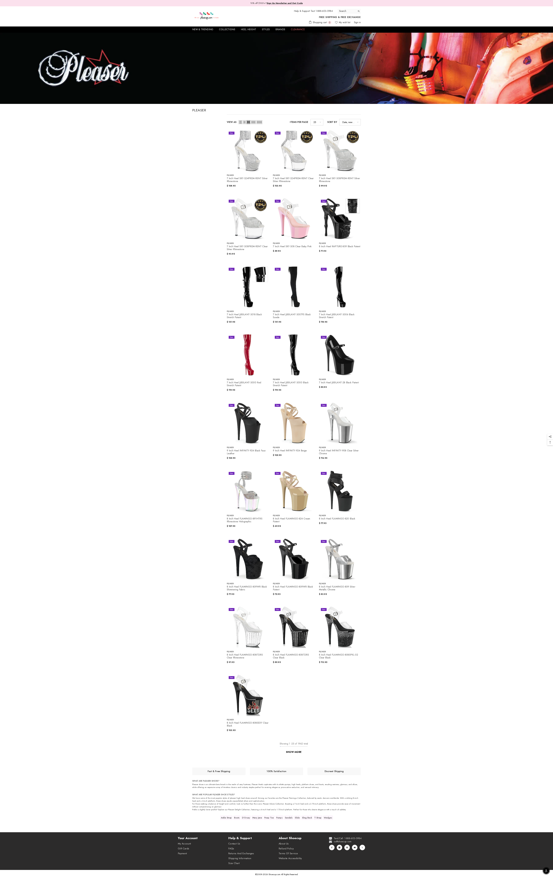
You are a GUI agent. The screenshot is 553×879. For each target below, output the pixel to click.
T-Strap (317, 817)
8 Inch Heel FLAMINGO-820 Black (337, 518)
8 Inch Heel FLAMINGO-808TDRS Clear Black (291, 656)
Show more (294, 752)
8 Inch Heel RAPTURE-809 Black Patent (339, 246)
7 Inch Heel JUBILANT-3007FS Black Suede (292, 316)
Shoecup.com (275, 874)
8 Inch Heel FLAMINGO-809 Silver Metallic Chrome (337, 588)
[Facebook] (332, 847)
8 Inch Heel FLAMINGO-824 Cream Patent (291, 520)
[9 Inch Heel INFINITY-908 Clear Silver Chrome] (340, 423)
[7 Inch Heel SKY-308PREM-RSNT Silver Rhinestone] (340, 151)
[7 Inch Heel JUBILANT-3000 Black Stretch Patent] (294, 355)
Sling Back (307, 817)
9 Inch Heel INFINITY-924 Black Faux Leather (246, 452)
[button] (240, 122)
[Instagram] (339, 847)
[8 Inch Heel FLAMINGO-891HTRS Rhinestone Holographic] (248, 491)
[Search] (349, 11)
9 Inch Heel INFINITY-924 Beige (290, 450)
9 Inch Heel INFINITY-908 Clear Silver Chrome (339, 452)
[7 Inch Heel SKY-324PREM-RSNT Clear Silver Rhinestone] (294, 151)
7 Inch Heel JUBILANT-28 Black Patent (339, 382)
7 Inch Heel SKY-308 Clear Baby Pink (292, 246)
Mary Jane (257, 817)
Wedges (328, 817)
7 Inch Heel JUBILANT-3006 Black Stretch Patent (336, 316)
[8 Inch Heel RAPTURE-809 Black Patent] (340, 219)
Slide (297, 817)
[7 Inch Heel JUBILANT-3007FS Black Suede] (294, 287)
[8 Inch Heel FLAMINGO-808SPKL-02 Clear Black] (340, 627)
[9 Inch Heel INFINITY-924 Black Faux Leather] (248, 423)
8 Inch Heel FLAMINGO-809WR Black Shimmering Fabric (247, 588)
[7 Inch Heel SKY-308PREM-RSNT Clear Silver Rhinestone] (248, 219)
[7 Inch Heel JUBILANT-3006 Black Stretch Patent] (340, 287)
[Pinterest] (347, 847)
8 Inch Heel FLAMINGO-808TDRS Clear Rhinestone (245, 656)
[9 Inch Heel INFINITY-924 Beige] (294, 423)
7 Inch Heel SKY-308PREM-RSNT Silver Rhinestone (339, 180)
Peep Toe (269, 817)
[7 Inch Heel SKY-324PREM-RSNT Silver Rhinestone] (248, 151)
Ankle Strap (226, 817)
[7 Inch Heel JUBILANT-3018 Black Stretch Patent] (248, 287)
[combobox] (347, 11)
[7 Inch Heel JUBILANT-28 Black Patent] (340, 355)
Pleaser (230, 175)
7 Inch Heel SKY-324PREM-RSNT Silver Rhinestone (247, 180)
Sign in (357, 22)
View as (231, 122)
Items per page (299, 122)
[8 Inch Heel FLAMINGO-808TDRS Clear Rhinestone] (248, 627)
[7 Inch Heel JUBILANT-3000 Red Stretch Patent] (248, 355)
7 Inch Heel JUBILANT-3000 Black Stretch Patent (290, 384)
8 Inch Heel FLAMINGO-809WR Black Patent (293, 588)
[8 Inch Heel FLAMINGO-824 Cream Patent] (294, 491)
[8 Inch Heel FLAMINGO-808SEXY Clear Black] (248, 695)
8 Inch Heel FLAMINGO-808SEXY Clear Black (247, 724)
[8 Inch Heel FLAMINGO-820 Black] (340, 491)
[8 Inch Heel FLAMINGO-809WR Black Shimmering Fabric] (248, 559)
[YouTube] (354, 847)
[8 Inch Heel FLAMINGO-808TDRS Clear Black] (294, 627)
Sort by (332, 122)
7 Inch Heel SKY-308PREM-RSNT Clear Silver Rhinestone (247, 248)
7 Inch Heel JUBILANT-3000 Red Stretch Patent (244, 384)
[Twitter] (362, 847)
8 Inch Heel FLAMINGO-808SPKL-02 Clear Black (338, 656)
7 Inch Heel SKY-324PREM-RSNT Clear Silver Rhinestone (293, 180)
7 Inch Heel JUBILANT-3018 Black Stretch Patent (244, 316)
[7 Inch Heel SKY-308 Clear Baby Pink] (294, 219)
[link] (219, 771)
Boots (237, 817)
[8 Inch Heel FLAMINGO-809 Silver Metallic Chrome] (340, 559)
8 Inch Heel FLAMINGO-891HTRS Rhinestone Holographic (244, 520)
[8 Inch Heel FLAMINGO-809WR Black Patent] (294, 559)
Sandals (288, 817)
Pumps (279, 817)
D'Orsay (246, 817)
